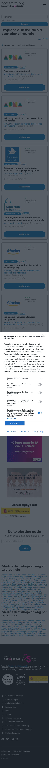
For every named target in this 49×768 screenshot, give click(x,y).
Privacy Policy (38, 432)
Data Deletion (11, 432)
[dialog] (24, 384)
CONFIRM (14, 423)
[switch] (40, 384)
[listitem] (24, 379)
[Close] (44, 336)
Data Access (24, 432)
